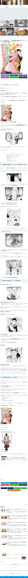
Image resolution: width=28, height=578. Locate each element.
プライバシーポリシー (22, 574)
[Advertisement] (14, 13)
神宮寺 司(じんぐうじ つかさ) (11, 158)
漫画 (1, 479)
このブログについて (14, 574)
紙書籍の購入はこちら (4, 429)
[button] (23, 77)
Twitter (20, 575)
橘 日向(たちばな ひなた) (10, 157)
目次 (13, 153)
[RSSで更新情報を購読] (14, 490)
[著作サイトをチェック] (7, 488)
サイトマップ (5, 574)
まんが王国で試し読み (4, 150)
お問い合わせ (7, 575)
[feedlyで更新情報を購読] (20, 488)
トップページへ (3, 463)
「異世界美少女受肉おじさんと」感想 (11, 160)
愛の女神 (8, 159)
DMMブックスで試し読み (4, 427)
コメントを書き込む (14, 564)
